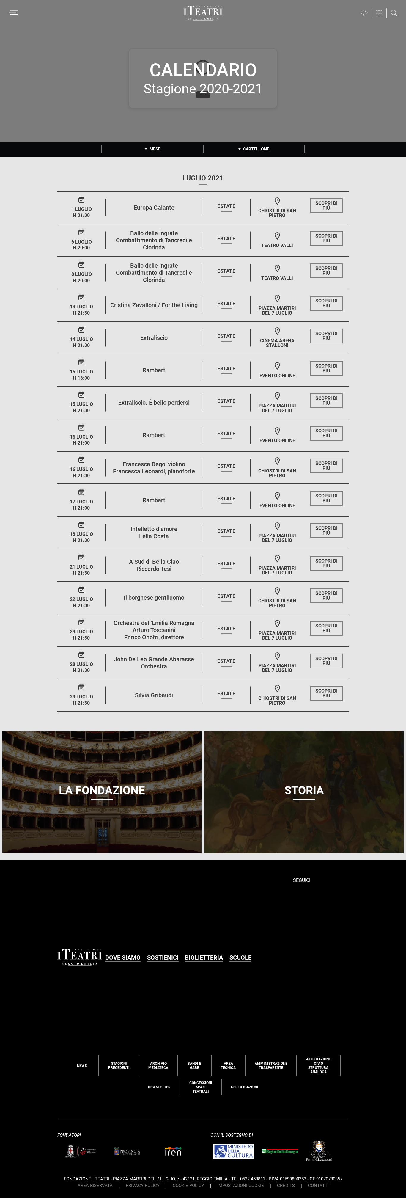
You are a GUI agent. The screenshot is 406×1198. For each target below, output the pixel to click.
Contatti (318, 1185)
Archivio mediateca (158, 1066)
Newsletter (159, 1087)
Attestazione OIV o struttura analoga (318, 1065)
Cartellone (256, 149)
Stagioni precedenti (119, 1066)
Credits (286, 1185)
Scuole (240, 957)
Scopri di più (326, 205)
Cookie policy (188, 1185)
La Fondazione (102, 790)
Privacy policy (143, 1185)
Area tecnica (228, 1066)
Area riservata (95, 1185)
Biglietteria (204, 957)
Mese (155, 149)
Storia (304, 790)
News (82, 1066)
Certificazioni (244, 1087)
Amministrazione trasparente (271, 1066)
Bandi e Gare (194, 1066)
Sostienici (163, 957)
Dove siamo (123, 957)
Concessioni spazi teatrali (200, 1087)
